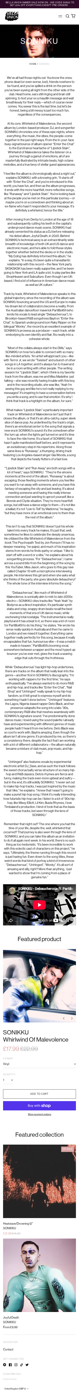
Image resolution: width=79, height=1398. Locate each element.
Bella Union (16, 1374)
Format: (8, 1058)
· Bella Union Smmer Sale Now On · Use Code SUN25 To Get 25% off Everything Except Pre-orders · (39, 4)
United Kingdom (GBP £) (15, 1389)
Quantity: (9, 1074)
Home (33, 64)
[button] (67, 16)
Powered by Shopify (9, 1379)
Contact (8, 1349)
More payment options (39, 1114)
